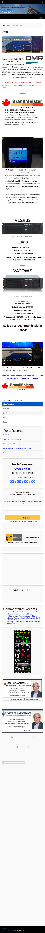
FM (4, 417)
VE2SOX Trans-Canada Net (12, 439)
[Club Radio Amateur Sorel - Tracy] (2, 1)
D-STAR (6, 409)
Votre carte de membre (11, 453)
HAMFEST (6, 435)
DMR (5, 413)
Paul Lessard (11, 616)
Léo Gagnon (10, 622)
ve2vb (8, 614)
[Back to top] (40, 920)
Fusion (5, 422)
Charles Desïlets (12, 612)
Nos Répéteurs (17, 26)
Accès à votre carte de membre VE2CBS (17, 448)
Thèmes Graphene (19, 930)
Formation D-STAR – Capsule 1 (13, 444)
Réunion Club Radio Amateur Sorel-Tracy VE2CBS (23, 619)
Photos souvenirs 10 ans (30, 612)
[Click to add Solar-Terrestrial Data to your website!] (22, 651)
